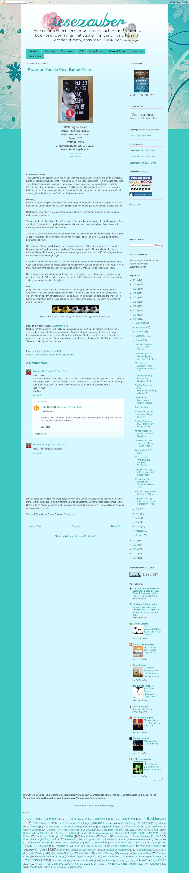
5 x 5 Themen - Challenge (74, 823)
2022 (135, 297)
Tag (131, 860)
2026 (135, 280)
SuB (81, 51)
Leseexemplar (55, 354)
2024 (135, 289)
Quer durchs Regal (141, 853)
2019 (135, 310)
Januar (139, 535)
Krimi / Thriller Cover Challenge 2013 (114, 845)
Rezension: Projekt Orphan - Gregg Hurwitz (144, 414)
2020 (135, 306)
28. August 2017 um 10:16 (69, 407)
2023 (135, 293)
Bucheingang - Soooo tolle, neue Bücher (145, 492)
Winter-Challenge (69, 867)
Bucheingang (141, 407)
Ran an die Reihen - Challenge (49, 856)
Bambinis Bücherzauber (145, 604)
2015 (135, 545)
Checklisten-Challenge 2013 (115, 829)
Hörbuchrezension (96, 842)
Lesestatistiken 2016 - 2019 (142, 156)
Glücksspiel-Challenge (39, 842)
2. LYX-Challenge (75, 819)
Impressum (137, 51)
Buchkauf (134, 826)
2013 (135, 553)
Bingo (56, 827)
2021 (135, 302)
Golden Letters (140, 623)
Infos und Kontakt (117, 51)
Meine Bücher (96, 51)
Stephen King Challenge (113, 860)
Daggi (154, 829)
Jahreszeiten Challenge (130, 842)
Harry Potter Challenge (67, 843)
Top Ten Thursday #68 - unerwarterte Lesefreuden (145, 472)
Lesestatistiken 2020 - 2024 (142, 163)
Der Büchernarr (141, 706)
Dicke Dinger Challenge (144, 832)
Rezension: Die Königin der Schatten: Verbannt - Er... (145, 483)
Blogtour (96, 826)
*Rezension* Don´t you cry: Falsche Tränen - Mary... (144, 443)
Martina (37, 371)
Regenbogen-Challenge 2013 (84, 856)
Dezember (141, 323)
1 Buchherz (29, 819)
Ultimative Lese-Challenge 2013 (71, 863)
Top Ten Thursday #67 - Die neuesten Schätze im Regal (145, 501)
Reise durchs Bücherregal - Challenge (142, 856)
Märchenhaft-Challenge (62, 853)
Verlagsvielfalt (157, 863)
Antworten (38, 395)
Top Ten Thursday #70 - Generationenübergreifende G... (145, 389)
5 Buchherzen (41, 823)
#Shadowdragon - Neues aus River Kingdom (144, 433)
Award (47, 827)
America (34, 826)
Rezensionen (67, 51)
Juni (138, 513)
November (141, 327)
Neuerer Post (34, 526)
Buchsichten (139, 665)
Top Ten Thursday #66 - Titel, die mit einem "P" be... (144, 424)
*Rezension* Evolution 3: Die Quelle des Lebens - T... (145, 367)
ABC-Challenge (105, 823)
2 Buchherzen (40, 354)
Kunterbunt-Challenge (150, 845)
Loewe (162, 850)
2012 (135, 558)
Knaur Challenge (82, 846)
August (139, 340)
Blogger (111, 805)
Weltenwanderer (141, 738)
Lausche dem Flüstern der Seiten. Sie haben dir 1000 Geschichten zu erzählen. (146, 590)
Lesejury (61, 850)
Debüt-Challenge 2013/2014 (36, 833)
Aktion (162, 823)
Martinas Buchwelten (143, 644)
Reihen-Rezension (111, 856)
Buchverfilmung (155, 827)
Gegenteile (50, 839)
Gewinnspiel (160, 839)
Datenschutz (35, 56)
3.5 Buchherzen (125, 818)
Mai (138, 518)
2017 (135, 319)
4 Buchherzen (155, 818)
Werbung (51, 867)
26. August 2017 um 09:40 (54, 444)
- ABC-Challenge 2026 (140, 135)
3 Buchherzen (98, 818)
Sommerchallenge (61, 860)
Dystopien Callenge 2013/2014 (54, 836)
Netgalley (124, 853)
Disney (26, 836)
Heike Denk (47, 407)
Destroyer (61, 833)
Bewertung (50, 51)
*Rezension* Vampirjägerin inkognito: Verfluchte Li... (143, 461)
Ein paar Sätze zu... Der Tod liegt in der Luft (152, 723)
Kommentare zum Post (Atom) (81, 536)
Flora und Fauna (31, 839)
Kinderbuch (62, 845)
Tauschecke (42, 864)
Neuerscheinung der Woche (146, 596)
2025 (135, 284)
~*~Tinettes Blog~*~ (143, 717)
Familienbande (88, 836)
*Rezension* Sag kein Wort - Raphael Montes (144, 378)
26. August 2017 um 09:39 (54, 371)
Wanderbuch (36, 867)
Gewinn (69, 839)
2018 (135, 315)
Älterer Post (116, 526)
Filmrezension (121, 836)
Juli (137, 509)
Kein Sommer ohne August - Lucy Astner (150, 650)
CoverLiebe (140, 829)
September (141, 336)
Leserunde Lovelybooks (115, 849)
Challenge (52, 829)
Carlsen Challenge (32, 829)
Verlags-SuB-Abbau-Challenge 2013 (125, 863)
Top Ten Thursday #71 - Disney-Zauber (143, 347)
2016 (135, 540)
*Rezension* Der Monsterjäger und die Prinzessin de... (145, 356)
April (138, 522)
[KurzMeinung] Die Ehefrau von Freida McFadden (152, 767)
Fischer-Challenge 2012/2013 (146, 836)
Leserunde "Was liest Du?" (83, 850)
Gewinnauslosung (140, 839)
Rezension (68, 354)
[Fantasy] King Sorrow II (144, 709)
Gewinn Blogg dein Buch (90, 839)
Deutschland (77, 833)
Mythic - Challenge (105, 853)
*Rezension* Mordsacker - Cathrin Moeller (143, 400)
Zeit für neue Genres (143, 686)
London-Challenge (36, 853)
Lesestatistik (144, 849)
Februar (140, 531)
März (138, 526)
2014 (135, 549)
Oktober (140, 331)
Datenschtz (69, 514)
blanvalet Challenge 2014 (75, 826)
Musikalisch (84, 853)
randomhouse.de (59, 326)
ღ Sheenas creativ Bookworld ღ (142, 760)
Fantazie (105, 836)
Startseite (33, 51)
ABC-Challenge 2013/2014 (134, 823)
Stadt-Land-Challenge (86, 860)
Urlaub (101, 864)
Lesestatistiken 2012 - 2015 (142, 150)
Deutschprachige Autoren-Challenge (106, 833)
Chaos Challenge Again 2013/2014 (79, 829)
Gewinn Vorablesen (116, 839)
